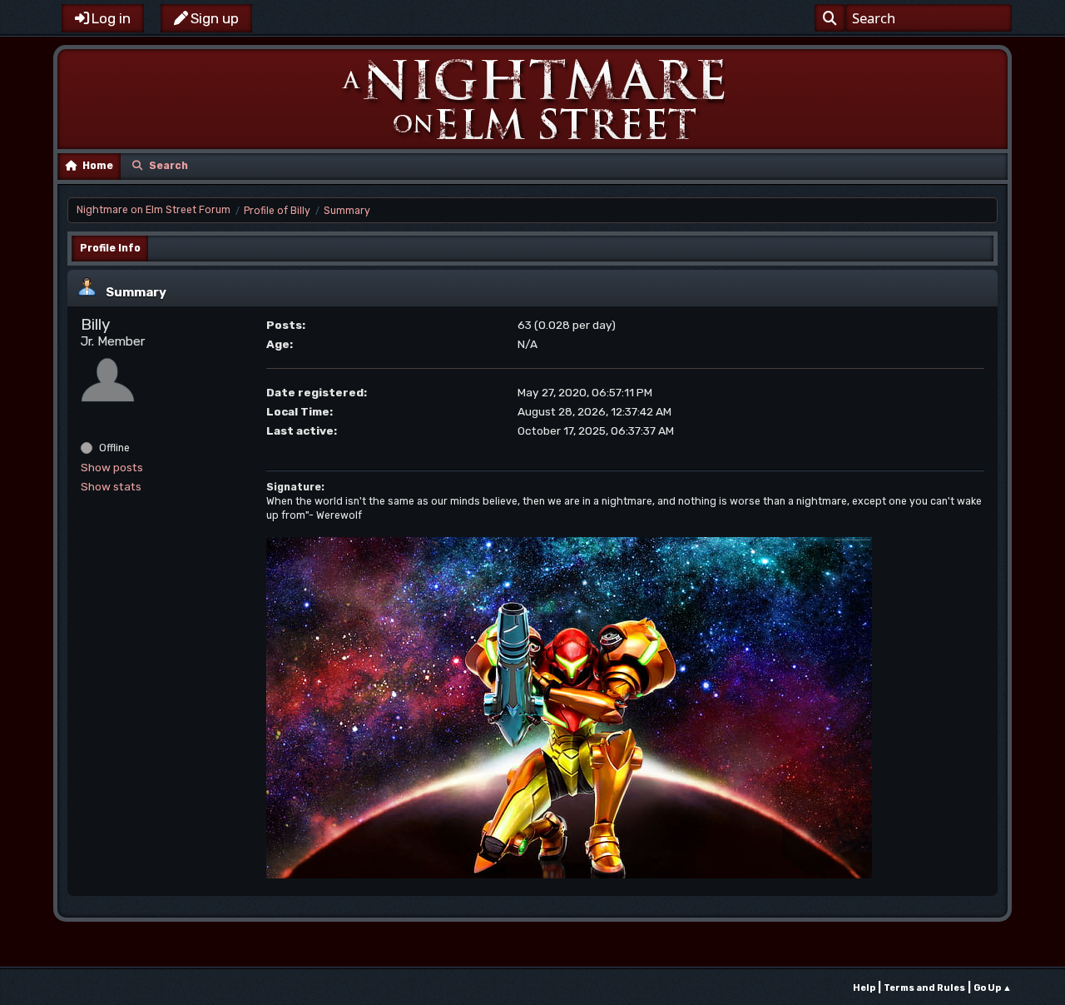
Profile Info (110, 248)
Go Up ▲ (992, 988)
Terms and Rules (924, 988)
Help (864, 988)
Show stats (111, 486)
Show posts (112, 467)
